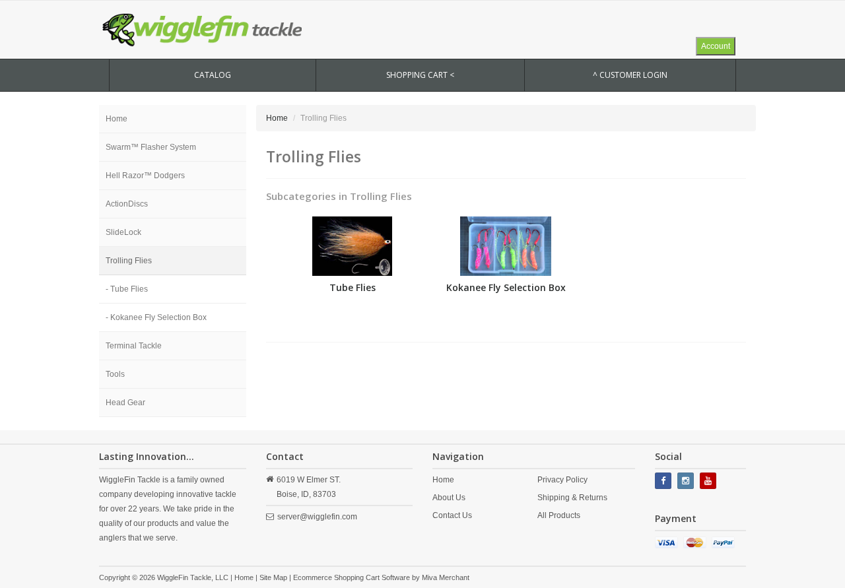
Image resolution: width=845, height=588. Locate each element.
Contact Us (452, 515)
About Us (448, 497)
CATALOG (212, 75)
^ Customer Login (630, 75)
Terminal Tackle (134, 345)
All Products (558, 515)
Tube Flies (352, 287)
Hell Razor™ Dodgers (145, 175)
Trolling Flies (129, 260)
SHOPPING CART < (420, 75)
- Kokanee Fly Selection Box (156, 317)
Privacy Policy (562, 479)
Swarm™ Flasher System (151, 147)
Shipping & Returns (572, 497)
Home (116, 118)
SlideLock (123, 232)
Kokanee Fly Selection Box (506, 287)
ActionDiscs (127, 204)
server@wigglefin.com (317, 516)
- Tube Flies (127, 289)
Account (715, 46)
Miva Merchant (445, 577)
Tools (115, 374)
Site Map (273, 577)
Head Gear (125, 402)
